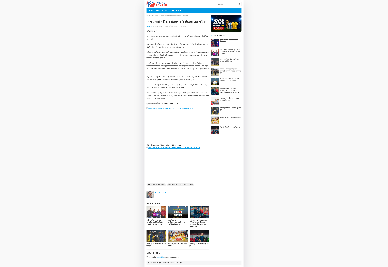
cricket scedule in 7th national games (180, 184)
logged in (160, 257)
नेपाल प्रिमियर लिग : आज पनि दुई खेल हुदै (156, 245)
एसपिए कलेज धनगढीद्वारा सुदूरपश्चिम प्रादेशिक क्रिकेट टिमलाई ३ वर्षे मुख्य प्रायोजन (155, 222)
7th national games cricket (156, 184)
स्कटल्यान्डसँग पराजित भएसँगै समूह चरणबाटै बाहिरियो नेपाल (229, 60)
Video (178, 10)
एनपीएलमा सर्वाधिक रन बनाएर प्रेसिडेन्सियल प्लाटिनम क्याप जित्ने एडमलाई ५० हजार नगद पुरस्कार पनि (198, 223)
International (168, 10)
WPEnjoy (179, 262)
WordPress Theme (168, 262)
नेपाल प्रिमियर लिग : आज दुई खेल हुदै (199, 245)
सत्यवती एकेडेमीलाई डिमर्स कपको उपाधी (177, 245)
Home (148, 15)
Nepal (157, 10)
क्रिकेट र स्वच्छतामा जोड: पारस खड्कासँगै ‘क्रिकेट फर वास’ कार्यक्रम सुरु (230, 71)
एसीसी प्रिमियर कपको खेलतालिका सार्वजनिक (229, 41)
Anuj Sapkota (157, 26)
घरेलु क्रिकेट (155, 15)
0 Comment (182, 26)
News (151, 10)
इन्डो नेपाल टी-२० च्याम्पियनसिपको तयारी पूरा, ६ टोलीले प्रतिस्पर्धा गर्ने (176, 222)
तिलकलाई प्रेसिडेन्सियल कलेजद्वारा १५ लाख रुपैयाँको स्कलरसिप (230, 99)
